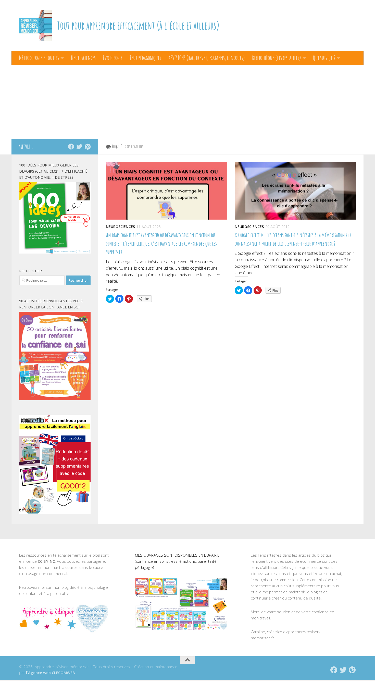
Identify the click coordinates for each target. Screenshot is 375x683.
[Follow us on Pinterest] (87, 146)
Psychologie (112, 58)
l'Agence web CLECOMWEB (50, 672)
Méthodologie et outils (39, 58)
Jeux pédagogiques (145, 58)
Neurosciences (83, 58)
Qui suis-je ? (324, 58)
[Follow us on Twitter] (79, 146)
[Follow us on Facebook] (71, 146)
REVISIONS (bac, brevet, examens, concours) (206, 58)
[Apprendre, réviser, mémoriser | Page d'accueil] (35, 25)
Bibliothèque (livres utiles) (276, 58)
